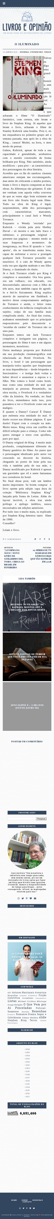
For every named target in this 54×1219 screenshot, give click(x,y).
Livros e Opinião (23, 1215)
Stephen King (36, 52)
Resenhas (24, 52)
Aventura (40, 992)
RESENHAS (37, 1200)
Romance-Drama (26, 1014)
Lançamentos (40, 998)
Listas (12, 1001)
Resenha (25, 1012)
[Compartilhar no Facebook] (40, 539)
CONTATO (27, 1202)
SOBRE (25, 1200)
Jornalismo (28, 998)
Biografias (13, 995)
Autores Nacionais (23, 992)
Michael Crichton (27, 1001)
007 (9, 992)
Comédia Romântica (28, 995)
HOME (14, 1200)
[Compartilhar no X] (35, 539)
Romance (11, 1014)
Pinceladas (23, 1008)
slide (42, 1017)
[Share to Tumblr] (49, 539)
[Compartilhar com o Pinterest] (44, 539)
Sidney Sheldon (30, 1017)
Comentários (13, 539)
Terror (47, 52)
